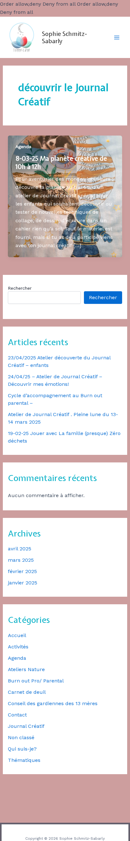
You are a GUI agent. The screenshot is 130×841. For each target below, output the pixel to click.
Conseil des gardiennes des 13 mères (53, 703)
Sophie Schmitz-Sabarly (64, 37)
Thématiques (24, 760)
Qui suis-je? (22, 749)
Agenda (17, 658)
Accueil (17, 635)
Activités (18, 647)
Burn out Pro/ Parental (36, 681)
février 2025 (22, 571)
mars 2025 (21, 560)
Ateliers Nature (26, 669)
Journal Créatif (26, 726)
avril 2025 (19, 549)
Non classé (21, 737)
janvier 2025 (22, 583)
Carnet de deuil (27, 692)
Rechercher (20, 288)
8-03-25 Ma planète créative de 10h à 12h (61, 162)
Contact (17, 715)
